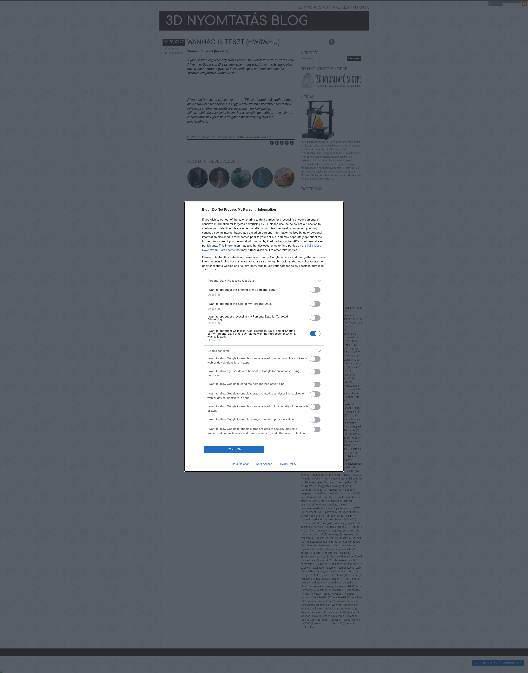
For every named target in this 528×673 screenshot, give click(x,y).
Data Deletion (241, 463)
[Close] (335, 210)
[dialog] (264, 336)
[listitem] (264, 281)
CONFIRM (234, 449)
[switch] (315, 290)
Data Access (264, 463)
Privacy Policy (287, 463)
